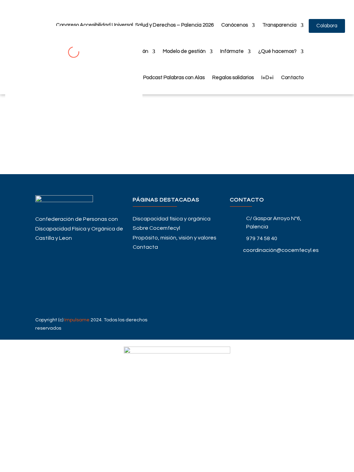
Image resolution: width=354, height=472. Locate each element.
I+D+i (267, 77)
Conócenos (234, 25)
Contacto (292, 77)
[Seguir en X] (274, 274)
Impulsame (77, 320)
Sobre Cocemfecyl (156, 228)
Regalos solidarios (233, 77)
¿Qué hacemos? (277, 51)
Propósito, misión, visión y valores (174, 237)
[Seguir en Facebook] (274, 263)
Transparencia (279, 25)
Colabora (326, 25)
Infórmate (232, 51)
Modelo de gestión (184, 51)
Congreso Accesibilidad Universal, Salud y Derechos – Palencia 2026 (135, 25)
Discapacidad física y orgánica (172, 218)
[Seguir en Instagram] (274, 296)
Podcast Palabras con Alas (174, 77)
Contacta (145, 247)
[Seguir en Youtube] (274, 285)
